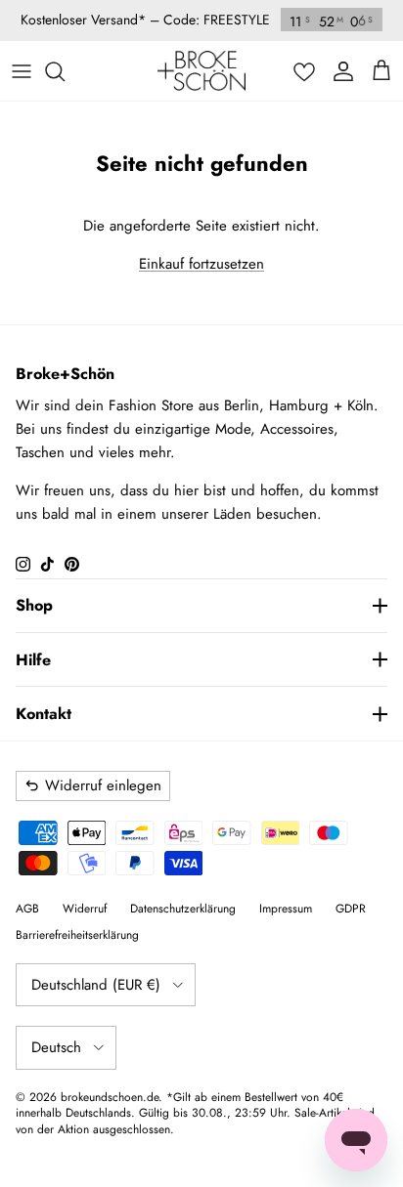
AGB (27, 908)
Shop (34, 605)
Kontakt (43, 713)
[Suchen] (64, 71)
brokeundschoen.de (109, 1097)
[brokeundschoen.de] (201, 71)
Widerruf (85, 908)
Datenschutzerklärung (183, 908)
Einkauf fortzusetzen (201, 264)
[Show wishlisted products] (304, 71)
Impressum (285, 908)
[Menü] (21, 71)
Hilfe (33, 660)
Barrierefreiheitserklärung (77, 935)
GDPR (351, 908)
